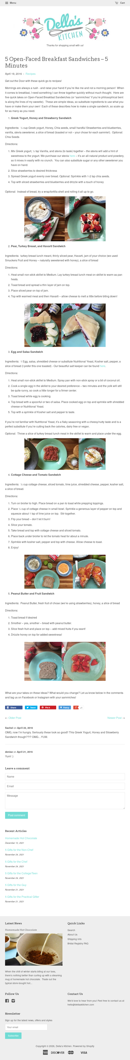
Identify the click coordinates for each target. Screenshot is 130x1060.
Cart (122, 2)
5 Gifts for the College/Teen (21, 873)
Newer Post (114, 718)
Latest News (13, 923)
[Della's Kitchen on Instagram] (13, 1001)
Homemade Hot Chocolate (21, 838)
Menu (12, 2)
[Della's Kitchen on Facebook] (7, 1001)
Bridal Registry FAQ (78, 943)
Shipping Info (75, 939)
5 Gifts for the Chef (16, 861)
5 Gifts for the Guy (15, 885)
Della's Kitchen (64, 1046)
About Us (72, 934)
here (72, 156)
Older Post (14, 718)
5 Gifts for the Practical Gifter (22, 897)
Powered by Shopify (83, 1046)
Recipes (31, 74)
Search (71, 930)
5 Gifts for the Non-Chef (19, 850)
